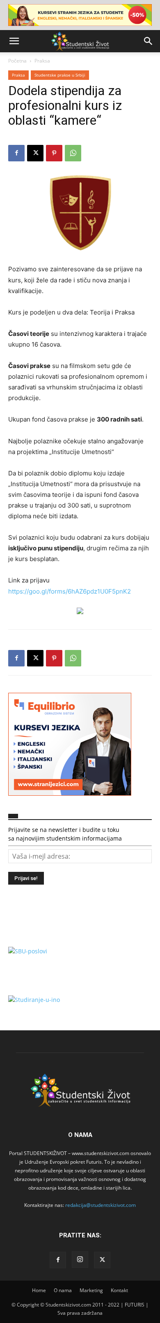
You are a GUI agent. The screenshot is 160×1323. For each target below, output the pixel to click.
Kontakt (119, 1290)
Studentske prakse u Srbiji (59, 75)
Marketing (91, 1290)
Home (39, 1290)
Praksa (42, 60)
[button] (14, 41)
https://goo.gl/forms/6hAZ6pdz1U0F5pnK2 (69, 591)
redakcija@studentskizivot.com (100, 1205)
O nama (63, 1290)
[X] (35, 153)
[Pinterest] (54, 153)
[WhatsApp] (73, 153)
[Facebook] (16, 153)
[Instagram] (80, 1259)
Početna (17, 60)
